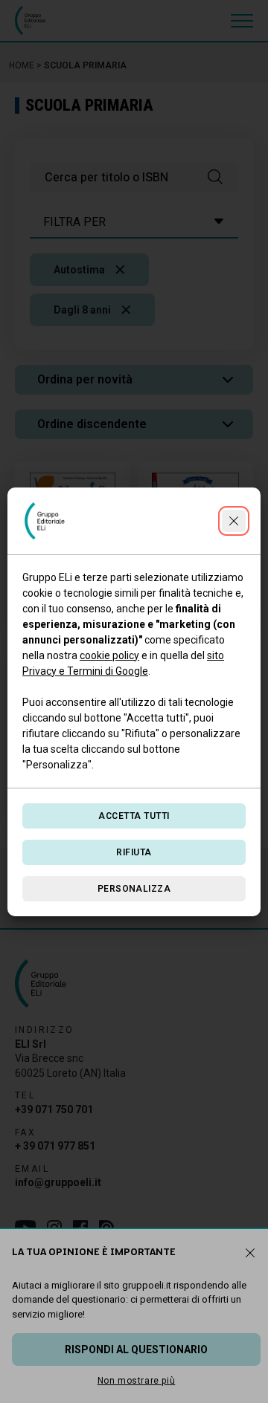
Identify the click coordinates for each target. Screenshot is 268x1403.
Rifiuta (133, 852)
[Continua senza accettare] (234, 521)
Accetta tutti (133, 816)
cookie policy (109, 655)
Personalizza (134, 889)
